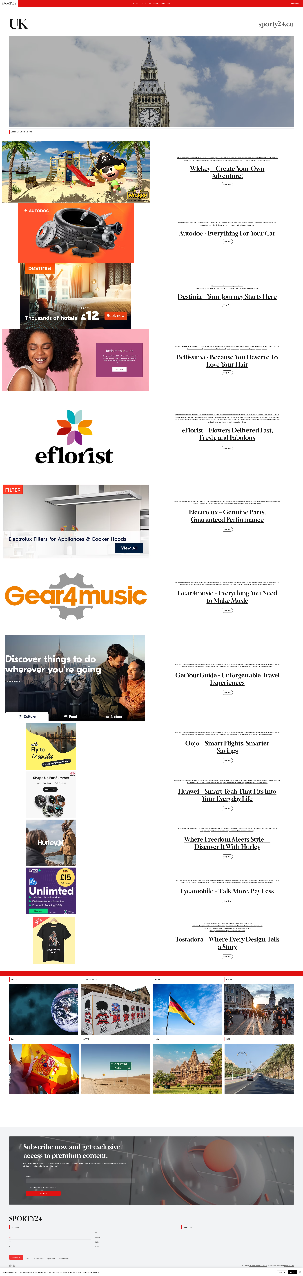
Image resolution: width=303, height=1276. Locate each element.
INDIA (97, 1242)
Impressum (51, 1258)
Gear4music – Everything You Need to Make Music (227, 596)
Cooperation (64, 1258)
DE (10, 1242)
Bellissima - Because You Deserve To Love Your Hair (227, 360)
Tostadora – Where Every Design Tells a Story (227, 942)
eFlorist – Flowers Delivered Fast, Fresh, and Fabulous (227, 433)
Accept (292, 1272)
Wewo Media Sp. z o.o (258, 1266)
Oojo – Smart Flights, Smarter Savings (227, 746)
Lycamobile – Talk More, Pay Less (227, 891)
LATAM (97, 1237)
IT (10, 1232)
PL (10, 1246)
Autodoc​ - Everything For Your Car (227, 233)
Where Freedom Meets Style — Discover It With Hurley (227, 843)
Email (28, 1176)
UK (10, 1237)
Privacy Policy (93, 1272)
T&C (27, 1258)
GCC (97, 1247)
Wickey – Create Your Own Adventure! (227, 172)
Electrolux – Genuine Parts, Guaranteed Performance (227, 515)
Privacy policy (39, 1258)
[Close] (300, 1272)
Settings (282, 1272)
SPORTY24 (9, 3)
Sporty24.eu (289, 1266)
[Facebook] (10, 1266)
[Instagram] (14, 1266)
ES (96, 1233)
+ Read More (43, 1009)
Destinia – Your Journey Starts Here (227, 296)
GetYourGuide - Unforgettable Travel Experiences (227, 678)
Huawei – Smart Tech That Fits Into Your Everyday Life (227, 795)
